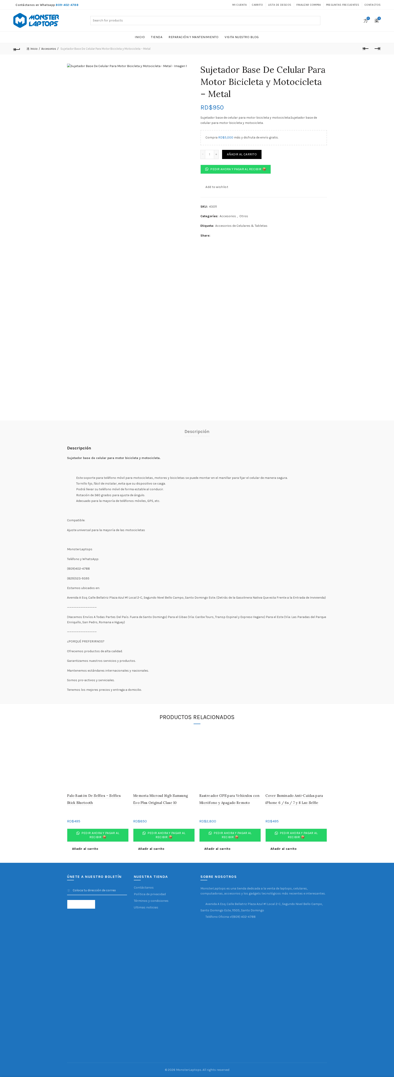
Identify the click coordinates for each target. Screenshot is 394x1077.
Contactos (372, 4)
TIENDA (156, 37)
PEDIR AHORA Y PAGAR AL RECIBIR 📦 (238, 169)
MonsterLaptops (188, 1070)
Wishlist (368, 18)
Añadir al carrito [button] (85, 849)
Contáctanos (144, 887)
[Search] (355, 20)
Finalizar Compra (308, 4)
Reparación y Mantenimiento (193, 37)
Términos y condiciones (151, 901)
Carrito (257, 4)
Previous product (366, 48)
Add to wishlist (216, 187)
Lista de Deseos (279, 4)
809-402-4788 (67, 5)
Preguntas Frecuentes (342, 4)
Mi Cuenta (239, 4)
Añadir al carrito (242, 154)
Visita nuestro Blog (242, 37)
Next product (377, 48)
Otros (243, 216)
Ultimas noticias (146, 907)
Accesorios (48, 48)
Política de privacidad (150, 894)
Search (315, 20)
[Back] (16, 48)
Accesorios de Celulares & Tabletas (241, 226)
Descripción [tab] (197, 431)
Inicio (140, 37)
